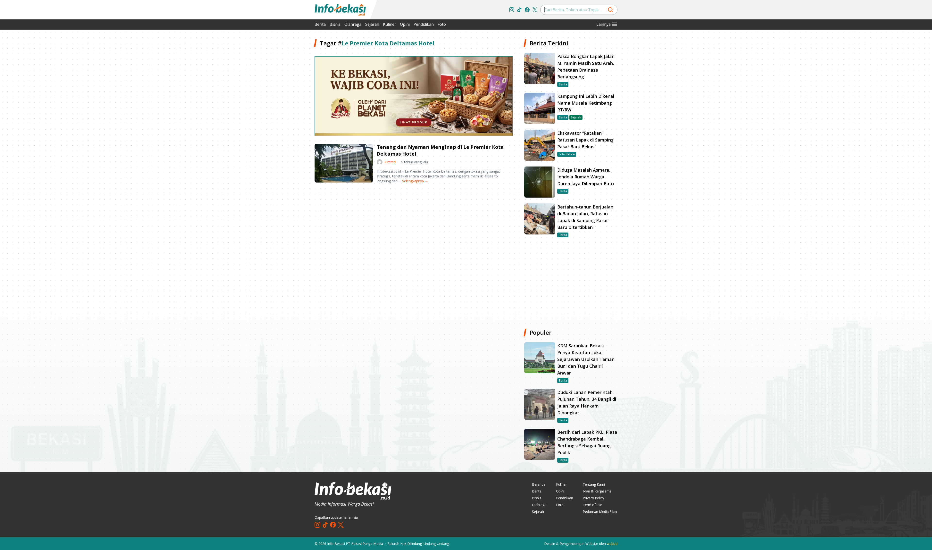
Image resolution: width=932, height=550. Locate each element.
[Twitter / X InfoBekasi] (535, 9)
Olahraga (352, 24)
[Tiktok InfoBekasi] (519, 9)
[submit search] (610, 10)
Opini (405, 24)
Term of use (592, 504)
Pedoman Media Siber (600, 511)
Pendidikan (424, 24)
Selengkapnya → (415, 181)
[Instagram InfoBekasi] (511, 9)
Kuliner (389, 24)
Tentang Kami (594, 484)
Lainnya (603, 24)
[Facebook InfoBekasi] (527, 9)
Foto (442, 24)
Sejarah (372, 24)
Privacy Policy (593, 498)
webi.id (612, 543)
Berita (320, 24)
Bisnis (335, 24)
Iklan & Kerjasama (597, 491)
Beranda (538, 484)
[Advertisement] (288, 111)
